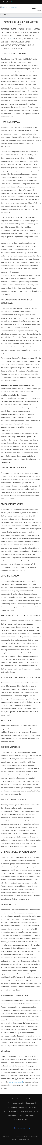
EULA (28, 1099)
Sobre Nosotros (17, 1099)
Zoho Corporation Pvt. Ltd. (20, 1137)
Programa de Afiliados (29, 1111)
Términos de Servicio (16, 1103)
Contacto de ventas (26, 1115)
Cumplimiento (11, 1107)
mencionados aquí (16, 1082)
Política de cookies (11, 1111)
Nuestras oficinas (21, 1119)
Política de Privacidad (27, 1107)
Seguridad (30, 1103)
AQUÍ (12, 39)
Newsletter (12, 1115)
